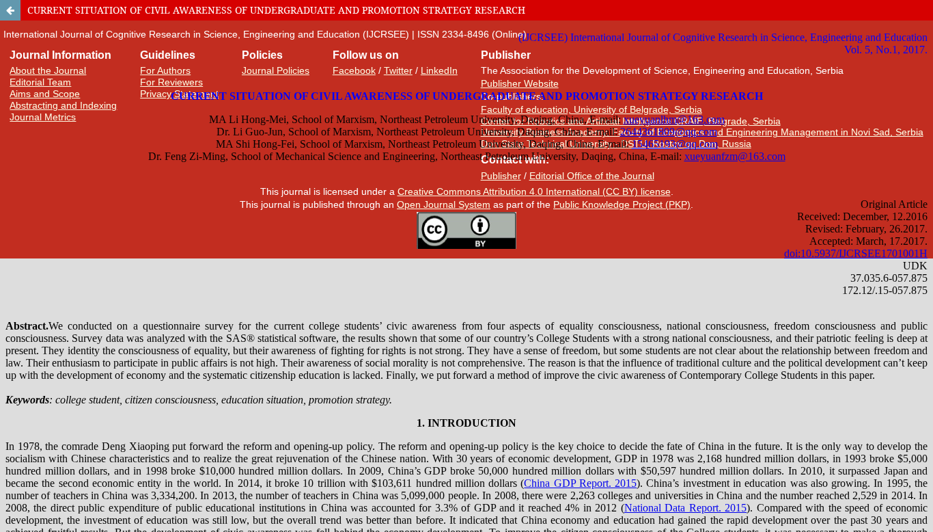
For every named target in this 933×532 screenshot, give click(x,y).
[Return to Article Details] (10, 10)
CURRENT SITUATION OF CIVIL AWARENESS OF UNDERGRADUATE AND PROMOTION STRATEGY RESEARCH (276, 9)
